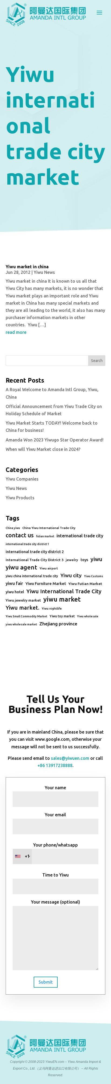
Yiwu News (44, 272)
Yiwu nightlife (52, 608)
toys (84, 560)
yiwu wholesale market (21, 624)
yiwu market (62, 599)
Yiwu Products (20, 497)
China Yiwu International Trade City (48, 528)
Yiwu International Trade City (63, 591)
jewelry (72, 560)
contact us (20, 535)
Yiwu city (71, 575)
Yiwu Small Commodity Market (26, 616)
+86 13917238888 (54, 765)
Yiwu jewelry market (23, 600)
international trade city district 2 (35, 552)
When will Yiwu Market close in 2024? (43, 449)
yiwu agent (21, 567)
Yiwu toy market (62, 616)
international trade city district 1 (27, 544)
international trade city (80, 535)
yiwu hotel (15, 592)
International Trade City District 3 (34, 560)
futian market (45, 536)
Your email (55, 814)
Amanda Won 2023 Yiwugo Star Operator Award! (54, 439)
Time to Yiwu (55, 875)
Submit (46, 982)
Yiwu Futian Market (85, 583)
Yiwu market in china (27, 266)
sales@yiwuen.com (70, 758)
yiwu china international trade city (32, 576)
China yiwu (13, 528)
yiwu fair (14, 583)
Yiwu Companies (22, 479)
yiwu (96, 559)
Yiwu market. (22, 608)
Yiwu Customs (93, 576)
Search (97, 360)
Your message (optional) (55, 902)
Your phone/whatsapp (51, 851)
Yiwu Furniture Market (45, 583)
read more (16, 332)
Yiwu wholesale (87, 616)
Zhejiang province (58, 623)
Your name (55, 787)
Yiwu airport (49, 568)
